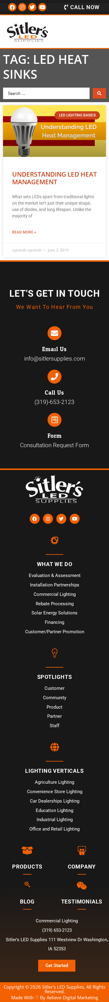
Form (55, 436)
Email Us (54, 349)
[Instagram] (22, 7)
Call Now (85, 7)
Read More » (24, 232)
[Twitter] (32, 7)
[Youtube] (42, 7)
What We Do (54, 564)
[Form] (54, 420)
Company (82, 866)
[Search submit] (99, 93)
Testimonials (82, 901)
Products (27, 866)
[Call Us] (54, 377)
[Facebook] (12, 7)
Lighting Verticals (54, 771)
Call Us (54, 393)
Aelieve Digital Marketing (72, 997)
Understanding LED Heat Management (54, 178)
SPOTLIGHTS (54, 677)
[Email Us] (54, 333)
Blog (27, 901)
